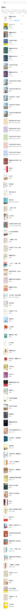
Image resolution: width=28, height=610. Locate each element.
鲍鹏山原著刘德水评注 (13, 590)
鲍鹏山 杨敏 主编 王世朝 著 (15, 138)
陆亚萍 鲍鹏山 (12, 511)
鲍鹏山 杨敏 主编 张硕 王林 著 (15, 146)
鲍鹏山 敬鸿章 (12, 566)
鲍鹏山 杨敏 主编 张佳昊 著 (15, 122)
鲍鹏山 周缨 (11, 551)
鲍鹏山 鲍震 (11, 606)
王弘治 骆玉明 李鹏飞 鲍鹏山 (15, 225)
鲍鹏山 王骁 (11, 447)
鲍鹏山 (10, 18)
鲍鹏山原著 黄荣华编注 (14, 202)
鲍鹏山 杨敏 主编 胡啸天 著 (15, 130)
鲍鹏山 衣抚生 (12, 432)
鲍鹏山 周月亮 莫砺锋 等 (14, 297)
